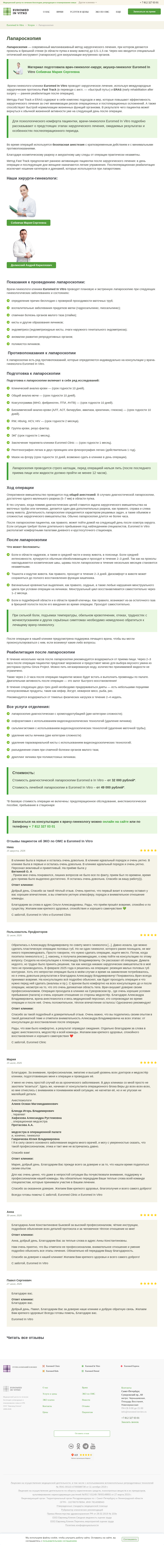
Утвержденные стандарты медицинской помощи (82, 1506)
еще (118, 12)
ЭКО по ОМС (102, 12)
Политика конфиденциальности (82, 1525)
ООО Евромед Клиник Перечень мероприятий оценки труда (82, 1521)
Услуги (31, 25)
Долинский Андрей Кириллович (31, 265)
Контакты (47, 1406)
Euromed (53, 1366)
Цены (45, 1412)
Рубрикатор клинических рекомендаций (82, 1510)
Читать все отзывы (25, 1337)
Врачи (60, 12)
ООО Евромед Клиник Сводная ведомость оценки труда (82, 1517)
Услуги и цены (79, 12)
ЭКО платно (48, 1400)
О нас (46, 12)
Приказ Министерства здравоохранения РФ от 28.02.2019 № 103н (82, 1513)
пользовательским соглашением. (60, 1541)
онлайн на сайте (116, 821)
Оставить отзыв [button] (82, 1433)
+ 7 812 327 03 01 (149, 2)
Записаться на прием (144, 11)
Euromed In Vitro (15, 25)
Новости (86, 1400)
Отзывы (86, 1406)
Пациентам (87, 1412)
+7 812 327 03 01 (130, 1418)
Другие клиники (86, 2)
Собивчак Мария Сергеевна (58, 72)
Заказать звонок (130, 1422)
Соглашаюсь (130, 1539)
